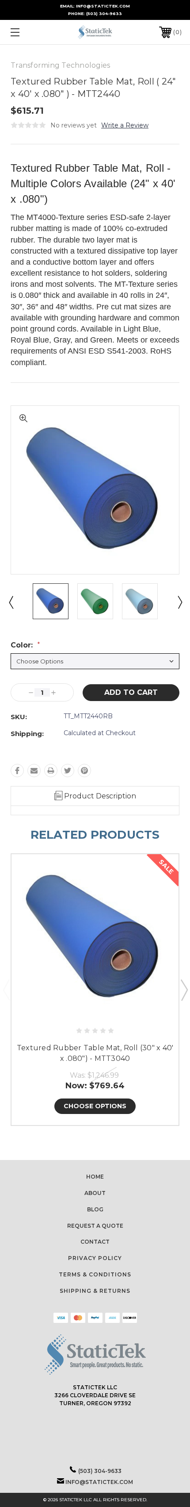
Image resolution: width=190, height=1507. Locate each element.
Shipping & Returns (95, 1290)
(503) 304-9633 (104, 13)
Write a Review (124, 125)
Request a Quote (95, 1225)
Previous (10, 602)
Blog (95, 1209)
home (95, 1176)
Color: (25, 645)
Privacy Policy (95, 1258)
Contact (95, 1241)
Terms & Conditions (95, 1274)
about (95, 1193)
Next (179, 602)
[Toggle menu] (27, 32)
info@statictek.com (99, 1482)
